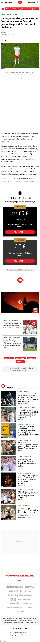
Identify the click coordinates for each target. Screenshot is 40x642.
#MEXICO (20, 361)
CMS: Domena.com (25, 635)
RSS (27, 623)
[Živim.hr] (28, 591)
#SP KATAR (8, 358)
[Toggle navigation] (2, 2)
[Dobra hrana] (25, 595)
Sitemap (33, 623)
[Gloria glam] (16, 595)
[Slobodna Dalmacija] (20, 2)
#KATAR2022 (20, 358)
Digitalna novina (19, 623)
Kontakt (30, 621)
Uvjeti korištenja (8, 619)
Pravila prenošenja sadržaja (25, 619)
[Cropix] (26, 603)
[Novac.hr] (14, 603)
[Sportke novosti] (11, 591)
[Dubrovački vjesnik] (14, 607)
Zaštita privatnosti (10, 621)
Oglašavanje (8, 623)
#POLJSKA (31, 358)
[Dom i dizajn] (13, 599)
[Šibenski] (20, 611)
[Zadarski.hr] (29, 607)
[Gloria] (11, 595)
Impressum (22, 621)
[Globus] (18, 591)
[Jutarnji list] (15, 587)
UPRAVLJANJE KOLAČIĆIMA (20, 628)
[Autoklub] (23, 599)
